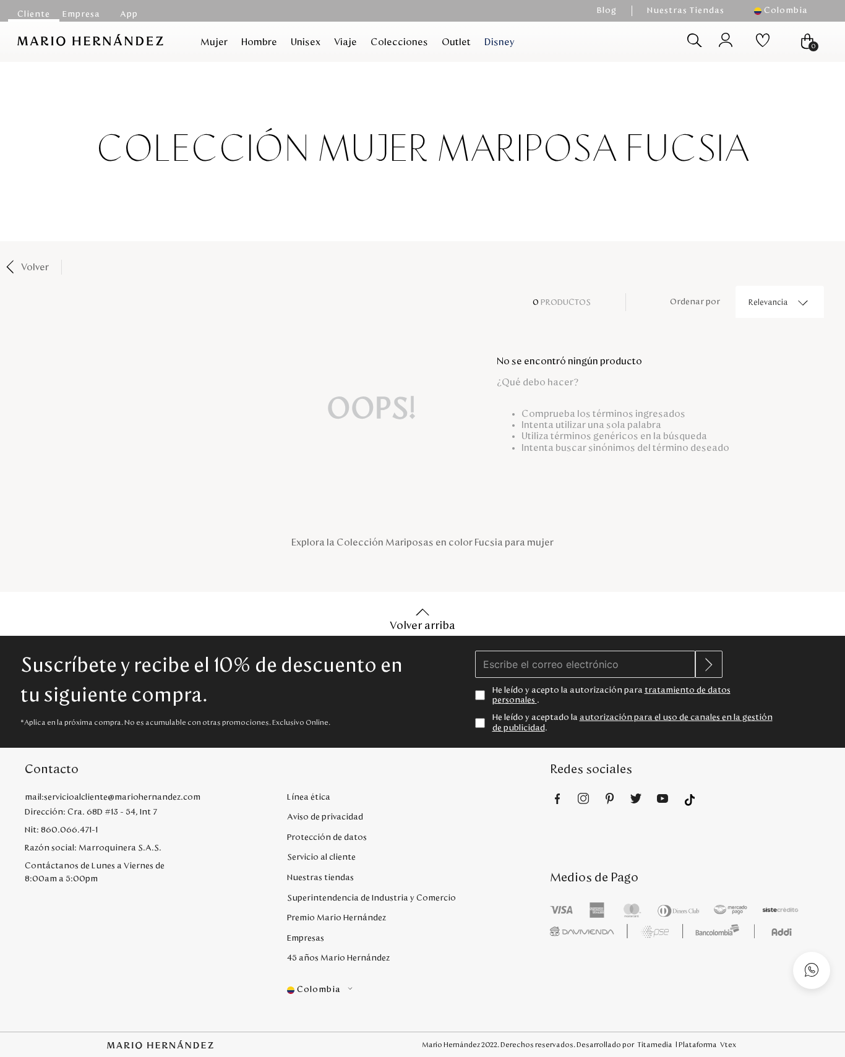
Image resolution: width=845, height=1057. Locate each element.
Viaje (345, 42)
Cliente (33, 14)
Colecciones (399, 42)
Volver (35, 267)
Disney (499, 42)
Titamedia (654, 1044)
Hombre (259, 42)
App (129, 14)
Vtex (728, 1044)
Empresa (81, 14)
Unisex (305, 42)
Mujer (214, 42)
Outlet (456, 42)
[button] (787, 11)
